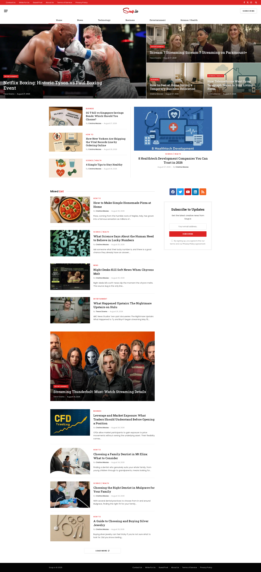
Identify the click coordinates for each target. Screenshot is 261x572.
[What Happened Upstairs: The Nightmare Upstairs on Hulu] (70, 310)
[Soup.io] (130, 11)
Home (59, 20)
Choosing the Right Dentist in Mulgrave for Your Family (124, 490)
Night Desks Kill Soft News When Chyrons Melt (123, 272)
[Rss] (202, 191)
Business (130, 20)
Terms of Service (64, 2)
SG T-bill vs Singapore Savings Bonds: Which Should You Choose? (105, 116)
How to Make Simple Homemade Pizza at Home (122, 205)
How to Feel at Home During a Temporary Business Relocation (172, 87)
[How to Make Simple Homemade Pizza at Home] (70, 210)
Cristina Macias (156, 94)
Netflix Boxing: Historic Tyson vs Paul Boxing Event (52, 85)
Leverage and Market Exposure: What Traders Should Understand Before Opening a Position (124, 419)
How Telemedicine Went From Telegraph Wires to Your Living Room (230, 85)
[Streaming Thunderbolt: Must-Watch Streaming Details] (102, 366)
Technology (104, 20)
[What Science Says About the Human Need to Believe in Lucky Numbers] (70, 243)
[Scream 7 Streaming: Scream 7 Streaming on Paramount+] (203, 43)
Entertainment (158, 20)
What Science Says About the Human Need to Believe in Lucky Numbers (123, 238)
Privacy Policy (82, 2)
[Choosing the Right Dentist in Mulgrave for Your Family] (70, 494)
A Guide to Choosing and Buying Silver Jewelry (120, 523)
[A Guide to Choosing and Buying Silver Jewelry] (70, 528)
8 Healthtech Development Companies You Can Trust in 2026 (173, 160)
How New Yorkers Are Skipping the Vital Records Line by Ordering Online (105, 142)
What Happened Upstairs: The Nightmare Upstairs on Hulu (122, 305)
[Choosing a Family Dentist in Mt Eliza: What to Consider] (70, 461)
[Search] (256, 2)
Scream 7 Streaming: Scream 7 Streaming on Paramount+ (198, 52)
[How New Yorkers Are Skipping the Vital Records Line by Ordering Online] (66, 142)
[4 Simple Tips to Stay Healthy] (66, 168)
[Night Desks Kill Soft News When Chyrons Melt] (70, 276)
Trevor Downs (8, 94)
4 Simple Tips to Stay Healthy (104, 164)
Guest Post (37, 2)
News (80, 20)
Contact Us (10, 2)
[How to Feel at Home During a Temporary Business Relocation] (174, 81)
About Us (50, 2)
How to (89, 134)
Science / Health (189, 20)
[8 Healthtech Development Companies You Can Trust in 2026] (173, 129)
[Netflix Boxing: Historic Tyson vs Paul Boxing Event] (73, 61)
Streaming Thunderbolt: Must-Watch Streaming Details (99, 392)
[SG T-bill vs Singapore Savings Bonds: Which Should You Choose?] (66, 116)
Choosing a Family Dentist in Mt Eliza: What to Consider (120, 456)
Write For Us (24, 2)
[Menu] (6, 11)
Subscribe (248, 11)
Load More (101, 550)
